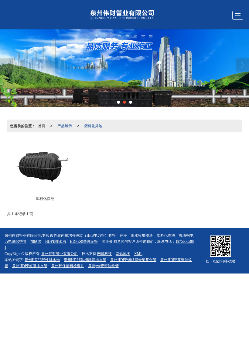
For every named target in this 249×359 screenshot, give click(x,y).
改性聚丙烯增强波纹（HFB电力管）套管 (83, 235)
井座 (123, 235)
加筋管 (35, 241)
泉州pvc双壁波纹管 (103, 266)
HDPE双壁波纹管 (84, 241)
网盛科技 (104, 254)
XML (138, 254)
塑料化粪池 (93, 125)
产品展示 (64, 125)
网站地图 (123, 254)
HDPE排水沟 (55, 241)
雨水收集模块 (142, 235)
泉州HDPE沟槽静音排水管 (85, 260)
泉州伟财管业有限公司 (59, 254)
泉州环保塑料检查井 (67, 266)
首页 (41, 125)
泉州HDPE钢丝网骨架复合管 (133, 260)
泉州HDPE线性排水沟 (42, 260)
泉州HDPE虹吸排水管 (29, 266)
